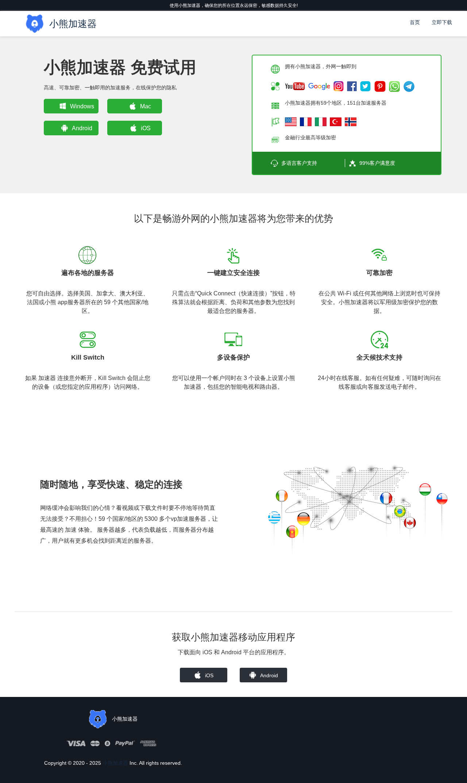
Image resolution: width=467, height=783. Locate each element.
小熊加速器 (115, 763)
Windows (82, 106)
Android (82, 128)
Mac (145, 106)
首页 (415, 22)
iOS (146, 128)
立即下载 (442, 22)
